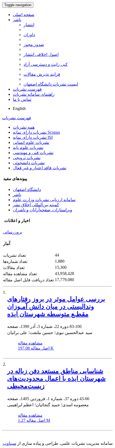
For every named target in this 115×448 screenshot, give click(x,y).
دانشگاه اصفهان (27, 189)
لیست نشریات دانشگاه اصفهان (51, 84)
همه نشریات (23, 127)
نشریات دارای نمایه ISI (33, 137)
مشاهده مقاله (30, 343)
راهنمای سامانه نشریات (34, 94)
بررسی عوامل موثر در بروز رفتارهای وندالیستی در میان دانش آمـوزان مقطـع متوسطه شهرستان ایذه (56, 306)
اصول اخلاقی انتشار (41, 54)
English (19, 108)
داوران (29, 34)
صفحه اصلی (23, 14)
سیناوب (9, 443)
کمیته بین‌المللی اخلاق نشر (36, 204)
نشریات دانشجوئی (29, 162)
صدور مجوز (34, 44)
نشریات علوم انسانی (31, 142)
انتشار (29, 24)
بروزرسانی (12, 232)
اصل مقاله (36, 348)
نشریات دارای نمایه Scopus (36, 132)
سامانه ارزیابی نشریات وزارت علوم (44, 199)
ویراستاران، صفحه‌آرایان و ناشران (42, 210)
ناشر (17, 19)
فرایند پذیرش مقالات (42, 74)
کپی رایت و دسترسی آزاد (46, 64)
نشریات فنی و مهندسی (33, 152)
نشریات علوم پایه (28, 147)
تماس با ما (22, 99)
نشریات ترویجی (26, 157)
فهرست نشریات (27, 89)
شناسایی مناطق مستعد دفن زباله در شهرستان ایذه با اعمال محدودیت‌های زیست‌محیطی (56, 378)
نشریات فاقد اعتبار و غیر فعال (39, 168)
